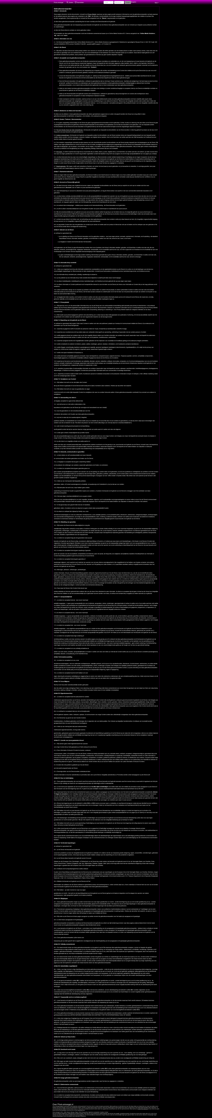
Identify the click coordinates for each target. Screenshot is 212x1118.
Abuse (68, 1112)
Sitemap (72, 1112)
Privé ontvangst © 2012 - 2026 (59, 1112)
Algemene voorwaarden (94, 1112)
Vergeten (133, 2)
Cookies (102, 1112)
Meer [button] (156, 3)
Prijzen (76, 1112)
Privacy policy (85, 1112)
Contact (106, 1112)
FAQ (80, 1112)
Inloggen (128, 2)
